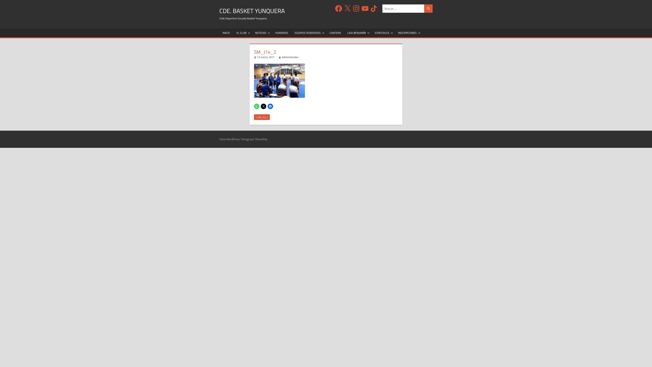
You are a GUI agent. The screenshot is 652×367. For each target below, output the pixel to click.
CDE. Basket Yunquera (252, 10)
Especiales (382, 33)
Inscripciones (407, 33)
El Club (241, 33)
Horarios (281, 33)
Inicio (226, 33)
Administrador (290, 57)
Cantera (335, 33)
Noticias (260, 33)
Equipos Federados (308, 33)
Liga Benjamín (356, 33)
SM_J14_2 (262, 117)
